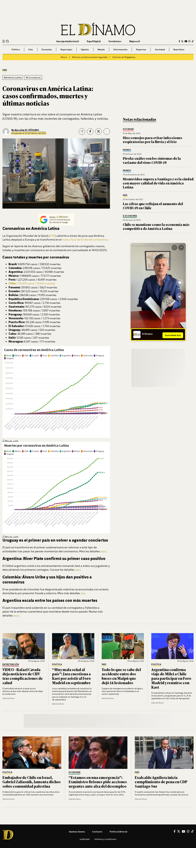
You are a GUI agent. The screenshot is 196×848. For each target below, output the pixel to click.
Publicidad (85, 839)
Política (16, 49)
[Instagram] (189, 41)
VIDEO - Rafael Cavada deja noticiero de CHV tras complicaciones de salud (22, 676)
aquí (103, 551)
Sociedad (160, 49)
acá (83, 593)
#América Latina (13, 77)
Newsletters (115, 41)
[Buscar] (7, 41)
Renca (64, 57)
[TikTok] (193, 41)
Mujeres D (134, 41)
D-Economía (130, 216)
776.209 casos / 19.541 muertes (32, 283)
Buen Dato (178, 49)
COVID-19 (9, 118)
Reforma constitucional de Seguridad (89, 57)
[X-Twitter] (182, 41)
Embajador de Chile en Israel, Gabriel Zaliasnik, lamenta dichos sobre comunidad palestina (31, 782)
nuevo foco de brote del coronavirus (85, 239)
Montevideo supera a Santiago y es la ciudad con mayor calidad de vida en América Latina (158, 182)
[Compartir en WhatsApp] (107, 131)
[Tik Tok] (192, 831)
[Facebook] (179, 41)
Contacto (97, 831)
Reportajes (66, 49)
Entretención (120, 49)
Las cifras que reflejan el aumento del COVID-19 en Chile (153, 205)
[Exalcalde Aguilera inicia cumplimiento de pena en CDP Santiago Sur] (164, 752)
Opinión (85, 49)
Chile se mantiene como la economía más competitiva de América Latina (156, 226)
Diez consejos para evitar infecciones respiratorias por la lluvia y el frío (152, 139)
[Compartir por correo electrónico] (82, 131)
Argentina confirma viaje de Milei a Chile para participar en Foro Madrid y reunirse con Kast (171, 678)
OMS (52, 235)
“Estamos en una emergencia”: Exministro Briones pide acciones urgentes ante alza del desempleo (98, 782)
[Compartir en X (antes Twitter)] (98, 131)
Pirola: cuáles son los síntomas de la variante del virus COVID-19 (152, 160)
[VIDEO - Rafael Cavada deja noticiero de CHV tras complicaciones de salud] (23, 646)
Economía (47, 49)
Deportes (141, 49)
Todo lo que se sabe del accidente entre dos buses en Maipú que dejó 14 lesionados (121, 676)
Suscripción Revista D (67, 41)
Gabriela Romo (8, 698)
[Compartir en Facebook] (90, 131)
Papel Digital (94, 41)
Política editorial (118, 831)
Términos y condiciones (105, 839)
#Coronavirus (33, 77)
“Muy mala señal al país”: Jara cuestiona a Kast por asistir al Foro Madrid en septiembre (71, 676)
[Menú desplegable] (3, 41)
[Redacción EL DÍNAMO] (5, 131)
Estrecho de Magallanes (123, 57)
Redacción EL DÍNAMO (25, 130)
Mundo (101, 49)
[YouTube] (186, 41)
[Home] (98, 29)
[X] (178, 831)
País (30, 49)
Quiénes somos (77, 831)
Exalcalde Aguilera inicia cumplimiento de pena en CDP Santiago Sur (161, 782)
